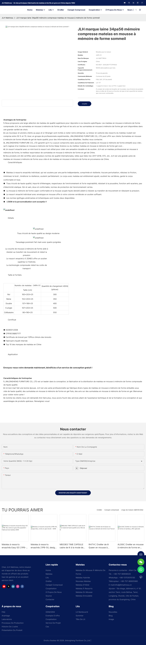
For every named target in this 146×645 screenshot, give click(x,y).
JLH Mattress (7, 18)
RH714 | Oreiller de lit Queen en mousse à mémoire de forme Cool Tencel (100, 546)
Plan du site (97, 640)
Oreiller (99, 510)
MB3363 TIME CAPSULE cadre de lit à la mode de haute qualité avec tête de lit (72, 546)
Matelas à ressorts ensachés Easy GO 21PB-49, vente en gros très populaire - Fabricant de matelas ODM (14, 546)
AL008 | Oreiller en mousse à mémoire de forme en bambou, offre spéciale (130, 546)
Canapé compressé (111, 510)
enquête (84, 104)
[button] (133, 10)
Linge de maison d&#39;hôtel (132, 510)
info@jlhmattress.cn (123, 585)
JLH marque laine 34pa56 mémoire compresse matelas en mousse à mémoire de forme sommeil (58, 18)
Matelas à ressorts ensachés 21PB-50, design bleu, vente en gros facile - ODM (43, 546)
